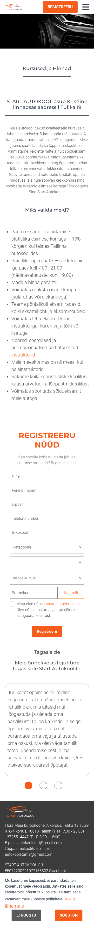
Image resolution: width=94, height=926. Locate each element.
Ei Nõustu (26, 915)
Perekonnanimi (24, 490)
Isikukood (20, 532)
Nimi (16, 476)
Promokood (22, 593)
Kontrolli (71, 593)
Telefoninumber (25, 518)
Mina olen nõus (48, 604)
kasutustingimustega (62, 604)
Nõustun (69, 915)
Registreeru (47, 631)
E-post (17, 504)
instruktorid (23, 355)
